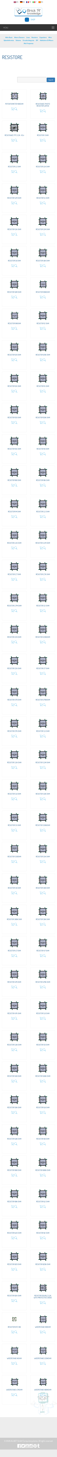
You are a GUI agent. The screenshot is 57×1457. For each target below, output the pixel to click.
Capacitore (43, 37)
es (42, 2)
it (36, 2)
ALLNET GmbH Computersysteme (24, 1441)
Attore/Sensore (19, 37)
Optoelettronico (9, 40)
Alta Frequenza (28, 43)
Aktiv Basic (8, 37)
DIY (37, 40)
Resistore (35, 37)
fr (30, 2)
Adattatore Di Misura (46, 40)
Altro (50, 37)
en (17, 2)
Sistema (18, 40)
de (24, 2)
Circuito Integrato (28, 40)
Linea (28, 37)
